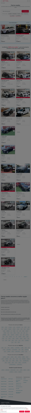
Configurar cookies (3, 411)
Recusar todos (27, 411)
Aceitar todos (22, 411)
